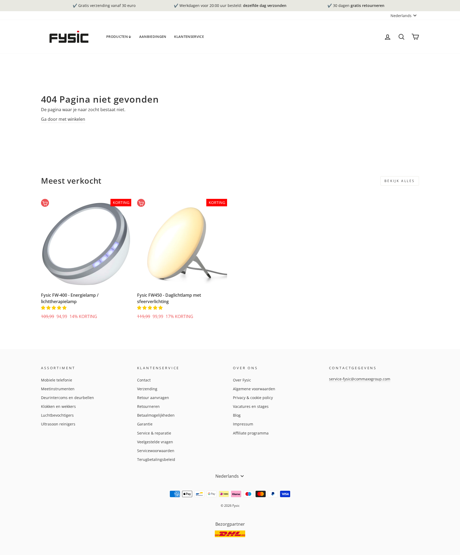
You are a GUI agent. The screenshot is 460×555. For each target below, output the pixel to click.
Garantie (145, 424)
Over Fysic (242, 380)
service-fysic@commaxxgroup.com (359, 378)
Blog (237, 415)
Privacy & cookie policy (253, 397)
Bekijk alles (399, 181)
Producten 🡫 (118, 36)
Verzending (147, 388)
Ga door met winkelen (63, 119)
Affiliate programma (251, 433)
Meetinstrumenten (58, 388)
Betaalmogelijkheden (156, 415)
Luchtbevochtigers (57, 415)
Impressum (243, 424)
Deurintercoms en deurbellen (67, 397)
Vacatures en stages (251, 406)
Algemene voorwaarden (254, 388)
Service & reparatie (154, 433)
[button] (54, 308)
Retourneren (148, 406)
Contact (144, 380)
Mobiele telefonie (56, 380)
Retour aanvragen (153, 397)
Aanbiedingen (152, 36)
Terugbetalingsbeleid (156, 459)
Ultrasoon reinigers (58, 424)
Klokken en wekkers (58, 406)
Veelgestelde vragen (155, 441)
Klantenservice (189, 36)
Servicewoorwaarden (155, 450)
